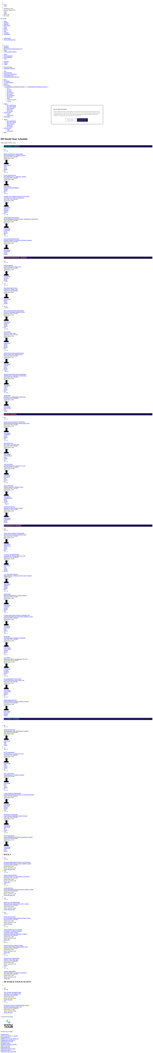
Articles (6, 63)
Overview (6, 46)
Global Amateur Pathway (10, 51)
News (5, 27)
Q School (6, 32)
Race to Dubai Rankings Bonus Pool (13, 49)
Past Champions (8, 57)
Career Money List (8, 75)
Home (5, 21)
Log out (9, 101)
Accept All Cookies (82, 119)
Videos (5, 64)
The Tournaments (8, 56)
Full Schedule (7, 38)
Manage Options (70, 119)
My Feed (9, 91)
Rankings (6, 24)
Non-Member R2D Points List (11, 77)
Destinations (7, 34)
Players (5, 30)
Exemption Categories (9, 68)
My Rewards (10, 92)
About (5, 54)
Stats (5, 31)
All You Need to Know (10, 39)
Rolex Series (7, 25)
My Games (10, 94)
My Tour (9, 89)
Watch (5, 28)
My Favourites (10, 95)
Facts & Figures (8, 72)
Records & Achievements (10, 74)
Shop (8, 98)
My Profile (9, 96)
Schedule (6, 22)
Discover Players (8, 67)
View (5, 4)
